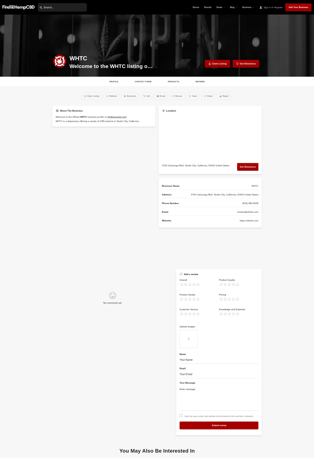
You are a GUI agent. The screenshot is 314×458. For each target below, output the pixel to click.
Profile (113, 82)
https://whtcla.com (249, 220)
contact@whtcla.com (247, 212)
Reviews (200, 82)
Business (247, 7)
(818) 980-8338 (250, 203)
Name (183, 354)
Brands (207, 7)
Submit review (219, 425)
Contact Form (143, 82)
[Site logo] (18, 7)
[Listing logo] (59, 61)
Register (278, 7)
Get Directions (248, 166)
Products (173, 82)
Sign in (267, 7)
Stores (195, 7)
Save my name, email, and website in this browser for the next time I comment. (218, 416)
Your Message (187, 382)
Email (183, 368)
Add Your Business (298, 7)
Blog (232, 7)
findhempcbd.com (117, 117)
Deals (219, 7)
